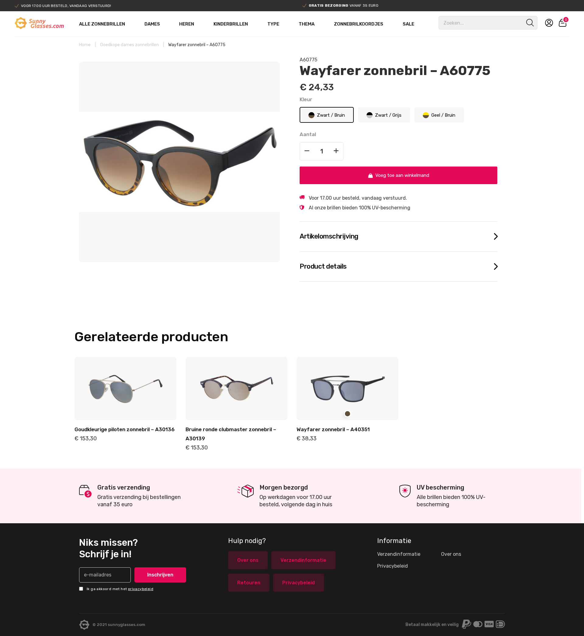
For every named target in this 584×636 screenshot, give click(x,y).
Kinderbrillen (231, 24)
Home (85, 44)
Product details (323, 266)
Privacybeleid (298, 583)
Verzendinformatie (303, 560)
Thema (307, 24)
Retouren (248, 583)
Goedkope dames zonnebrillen (129, 44)
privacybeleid (140, 589)
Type (273, 24)
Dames (152, 24)
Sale (408, 24)
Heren (186, 24)
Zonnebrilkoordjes (358, 24)
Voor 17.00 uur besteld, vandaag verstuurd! (66, 6)
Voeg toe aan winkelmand (402, 175)
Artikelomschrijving (329, 236)
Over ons (248, 560)
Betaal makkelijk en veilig (432, 624)
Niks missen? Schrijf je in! (108, 548)
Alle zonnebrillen (102, 24)
